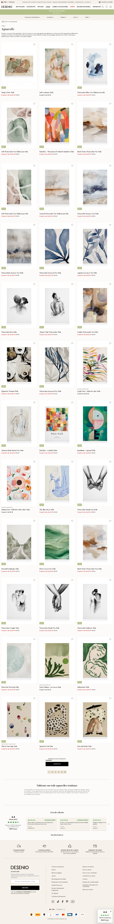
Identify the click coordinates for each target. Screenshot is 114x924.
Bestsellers (20, 6)
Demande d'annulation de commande (90, 885)
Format (62, 17)
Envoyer (25, 888)
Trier (86, 17)
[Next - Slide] (108, 824)
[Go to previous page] (49, 772)
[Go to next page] (65, 772)
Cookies (85, 879)
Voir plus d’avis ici (57, 835)
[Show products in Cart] (111, 7)
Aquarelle (14, 21)
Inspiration (97, 6)
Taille (75, 17)
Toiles (48, 6)
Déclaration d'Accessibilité (60, 882)
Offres (72, 6)
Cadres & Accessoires (60, 6)
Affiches (40, 6)
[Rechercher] (103, 6)
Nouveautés (31, 6)
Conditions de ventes (89, 876)
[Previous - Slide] (24, 824)
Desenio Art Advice (88, 866)
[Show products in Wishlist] (107, 7)
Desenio (62, 919)
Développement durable (59, 879)
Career (54, 876)
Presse (54, 870)
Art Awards (55, 893)
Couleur (49, 17)
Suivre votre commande (90, 873)
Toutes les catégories (32, 17)
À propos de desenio (58, 866)
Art (8, 21)
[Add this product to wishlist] (34, 44)
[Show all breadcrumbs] (3, 22)
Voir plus (56, 764)
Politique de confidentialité (91, 882)
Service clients (87, 870)
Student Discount (57, 885)
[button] (105, 916)
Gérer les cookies (88, 889)
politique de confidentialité (23, 892)
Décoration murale (84, 6)
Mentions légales (57, 873)
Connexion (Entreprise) (58, 896)
